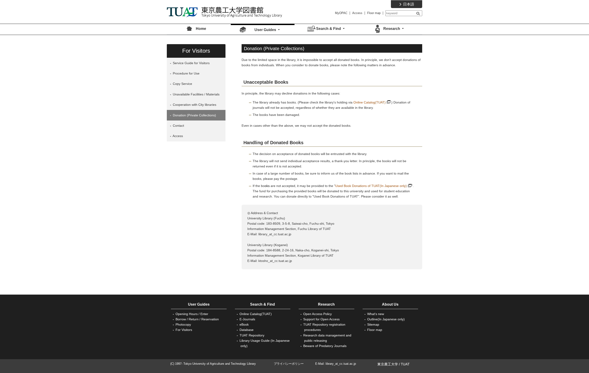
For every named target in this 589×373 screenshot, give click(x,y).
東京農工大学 (387, 364)
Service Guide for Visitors (191, 63)
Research (326, 304)
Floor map (374, 13)
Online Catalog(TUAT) (369, 102)
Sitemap (373, 324)
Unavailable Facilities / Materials (195, 94)
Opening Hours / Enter (192, 314)
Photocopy (183, 324)
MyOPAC (341, 13)
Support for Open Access (321, 319)
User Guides (199, 304)
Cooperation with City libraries (194, 104)
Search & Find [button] (329, 29)
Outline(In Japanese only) (386, 319)
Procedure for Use (185, 73)
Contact (178, 125)
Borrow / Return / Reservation (197, 319)
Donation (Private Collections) (194, 115)
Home (201, 29)
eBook (244, 324)
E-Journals (247, 319)
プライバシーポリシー (289, 363)
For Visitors (184, 330)
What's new (375, 314)
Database (247, 330)
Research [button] (392, 29)
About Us (390, 304)
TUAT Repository (252, 335)
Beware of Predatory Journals (324, 346)
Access (357, 13)
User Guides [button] (265, 30)
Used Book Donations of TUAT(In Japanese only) (371, 186)
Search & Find (262, 304)
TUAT (405, 364)
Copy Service (182, 84)
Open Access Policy (317, 314)
